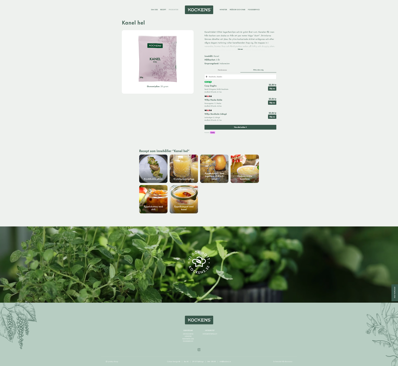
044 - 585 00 (211, 361)
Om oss (154, 10)
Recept (163, 10)
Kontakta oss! (395, 292)
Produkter (173, 10)
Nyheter (223, 10)
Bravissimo (288, 361)
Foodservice (254, 10)
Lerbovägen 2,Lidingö (212, 117)
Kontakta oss (188, 339)
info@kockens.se (225, 361)
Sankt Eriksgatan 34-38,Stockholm (216, 89)
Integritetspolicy (210, 334)
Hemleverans (222, 70)
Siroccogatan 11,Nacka (212, 103)
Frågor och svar (237, 10)
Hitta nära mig (258, 70)
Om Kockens (188, 334)
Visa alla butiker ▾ (240, 127)
